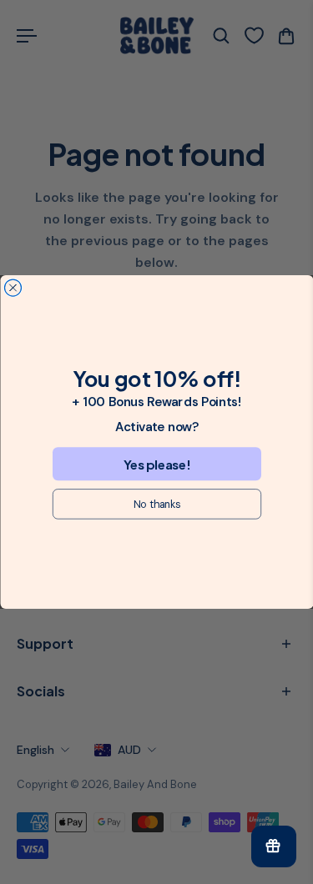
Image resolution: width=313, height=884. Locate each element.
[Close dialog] (12, 287)
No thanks (156, 503)
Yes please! (156, 464)
